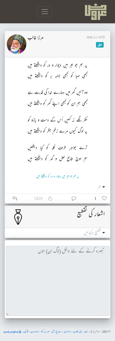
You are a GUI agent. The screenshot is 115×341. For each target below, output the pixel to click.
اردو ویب (34, 332)
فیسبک (25, 332)
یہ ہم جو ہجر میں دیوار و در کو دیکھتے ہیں (57, 176)
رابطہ (86, 332)
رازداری (67, 332)
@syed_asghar (12, 332)
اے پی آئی (57, 332)
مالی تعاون (77, 332)
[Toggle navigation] (44, 11)
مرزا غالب (36, 38)
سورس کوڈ (45, 332)
